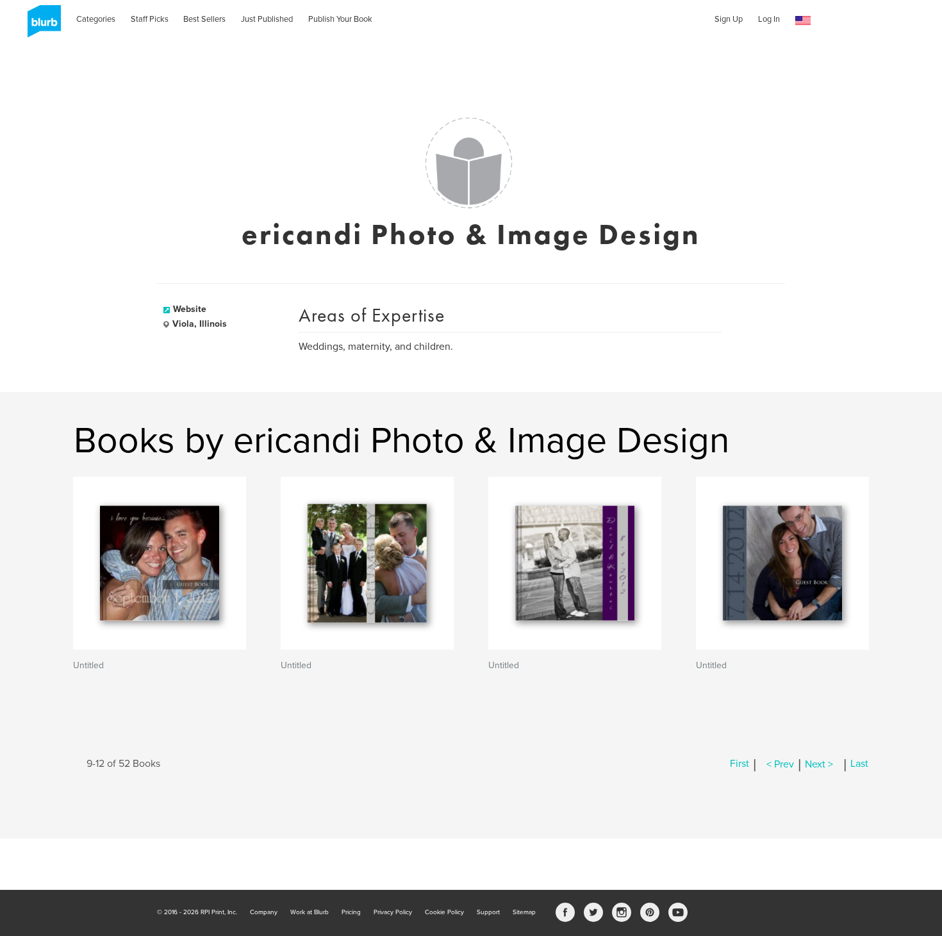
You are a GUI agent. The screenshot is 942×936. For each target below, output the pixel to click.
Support (488, 912)
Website (189, 309)
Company (263, 912)
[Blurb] (40, 25)
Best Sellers (204, 19)
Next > (819, 764)
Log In (769, 19)
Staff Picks (150, 19)
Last (859, 764)
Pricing (351, 912)
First (739, 764)
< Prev (780, 764)
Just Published (267, 19)
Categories (95, 19)
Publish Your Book (340, 19)
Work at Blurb (309, 912)
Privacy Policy (393, 912)
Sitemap (524, 912)
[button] (803, 21)
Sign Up (729, 19)
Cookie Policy (444, 912)
